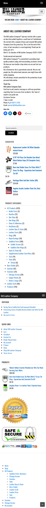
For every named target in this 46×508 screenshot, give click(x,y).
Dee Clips (12, 217)
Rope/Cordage (14, 238)
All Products (11, 208)
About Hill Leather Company (13, 329)
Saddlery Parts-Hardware (17, 473)
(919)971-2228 (15, 102)
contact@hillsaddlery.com (16, 105)
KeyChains (12, 226)
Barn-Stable (11, 265)
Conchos (10, 268)
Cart (5, 331)
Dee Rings (12, 220)
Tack (10, 256)
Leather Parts (13, 232)
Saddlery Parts (14, 241)
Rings (11, 235)
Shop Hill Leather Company (12, 350)
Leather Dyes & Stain (16, 229)
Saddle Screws (16, 244)
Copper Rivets (13, 277)
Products (10, 286)
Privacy (6, 345)
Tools (10, 259)
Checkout (7, 334)
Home (17, 19)
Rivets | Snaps (14, 280)
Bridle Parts (13, 211)
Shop (5, 347)
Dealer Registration (10, 339)
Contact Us (7, 337)
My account (7, 342)
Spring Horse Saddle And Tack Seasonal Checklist (20, 307)
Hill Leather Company (9, 295)
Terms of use (8, 353)
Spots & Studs (14, 250)
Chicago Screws (14, 274)
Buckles (11, 214)
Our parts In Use (9, 315)
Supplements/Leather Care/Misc (20, 253)
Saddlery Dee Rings (17, 247)
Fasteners (10, 271)
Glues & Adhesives (15, 223)
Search (11, 133)
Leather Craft (11, 283)
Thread (13, 262)
